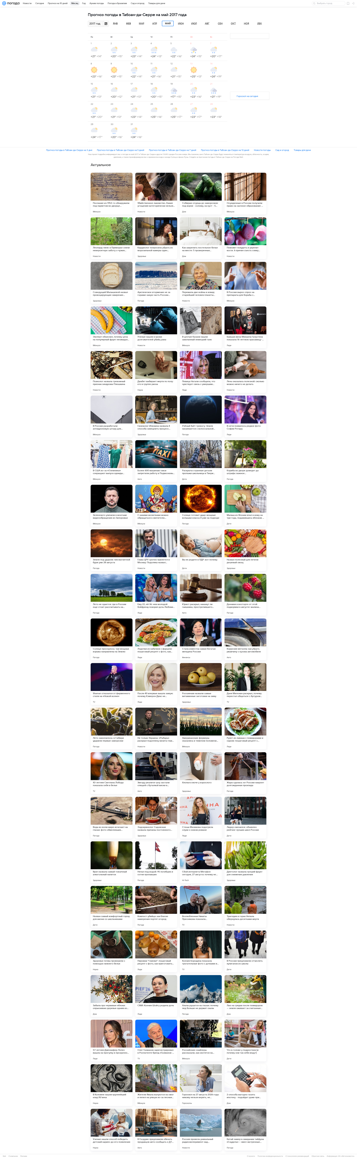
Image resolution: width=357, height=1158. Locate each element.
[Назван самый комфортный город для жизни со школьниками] (111, 907)
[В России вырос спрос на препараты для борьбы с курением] (245, 283)
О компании (13, 1156)
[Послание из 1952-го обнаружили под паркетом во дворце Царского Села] (111, 194)
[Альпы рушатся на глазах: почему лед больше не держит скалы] (201, 996)
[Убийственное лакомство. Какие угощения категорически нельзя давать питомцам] (156, 194)
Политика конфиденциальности (270, 1156)
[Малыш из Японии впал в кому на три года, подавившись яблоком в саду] (245, 506)
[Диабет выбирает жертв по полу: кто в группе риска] (156, 372)
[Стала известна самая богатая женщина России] (201, 639)
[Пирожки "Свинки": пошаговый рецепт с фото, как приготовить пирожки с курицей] (156, 951)
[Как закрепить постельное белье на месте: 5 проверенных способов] (201, 238)
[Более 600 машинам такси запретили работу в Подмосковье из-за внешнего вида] (156, 461)
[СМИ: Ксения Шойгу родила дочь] (156, 996)
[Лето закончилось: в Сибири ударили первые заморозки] (111, 728)
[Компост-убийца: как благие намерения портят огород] (156, 907)
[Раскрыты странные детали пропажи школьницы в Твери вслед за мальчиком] (201, 461)
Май (168, 23)
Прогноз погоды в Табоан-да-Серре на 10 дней (225, 150)
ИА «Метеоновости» (346, 1156)
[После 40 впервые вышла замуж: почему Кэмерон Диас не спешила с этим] (156, 684)
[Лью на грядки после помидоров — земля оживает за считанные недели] (245, 996)
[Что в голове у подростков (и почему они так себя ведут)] (245, 1040)
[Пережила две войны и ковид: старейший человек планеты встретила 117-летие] (201, 283)
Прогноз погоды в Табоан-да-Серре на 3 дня (69, 150)
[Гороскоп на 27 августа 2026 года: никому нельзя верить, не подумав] (201, 1085)
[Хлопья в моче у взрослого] (201, 773)
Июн (181, 23)
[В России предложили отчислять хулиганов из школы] (245, 951)
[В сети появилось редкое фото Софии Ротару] (245, 416)
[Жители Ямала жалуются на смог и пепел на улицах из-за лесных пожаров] (156, 1085)
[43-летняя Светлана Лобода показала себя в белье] (111, 773)
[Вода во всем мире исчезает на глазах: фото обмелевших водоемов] (111, 818)
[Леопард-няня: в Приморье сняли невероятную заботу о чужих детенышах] (111, 238)
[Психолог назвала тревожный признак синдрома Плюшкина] (111, 372)
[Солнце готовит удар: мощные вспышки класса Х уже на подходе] (201, 506)
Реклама (23, 1156)
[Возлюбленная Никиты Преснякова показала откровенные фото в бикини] (201, 907)
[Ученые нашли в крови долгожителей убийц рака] (156, 327)
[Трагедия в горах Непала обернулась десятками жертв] (245, 907)
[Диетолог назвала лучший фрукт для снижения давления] (245, 862)
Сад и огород (282, 150)
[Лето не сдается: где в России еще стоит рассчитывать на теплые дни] (111, 595)
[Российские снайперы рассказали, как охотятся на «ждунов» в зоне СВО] (201, 1040)
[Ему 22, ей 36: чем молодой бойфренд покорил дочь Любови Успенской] (156, 595)
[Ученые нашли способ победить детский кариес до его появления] (111, 1130)
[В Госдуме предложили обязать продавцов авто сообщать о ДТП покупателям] (156, 1130)
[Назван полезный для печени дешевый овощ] (245, 550)
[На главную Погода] (13, 3)
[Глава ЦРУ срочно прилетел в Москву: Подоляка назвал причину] (156, 550)
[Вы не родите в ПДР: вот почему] (201, 550)
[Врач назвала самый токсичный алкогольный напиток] (111, 862)
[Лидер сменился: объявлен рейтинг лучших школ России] (245, 818)
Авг (207, 23)
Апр (154, 23)
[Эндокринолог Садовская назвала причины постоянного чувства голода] (156, 818)
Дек (259, 23)
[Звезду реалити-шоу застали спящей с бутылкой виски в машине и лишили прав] (156, 773)
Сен (220, 23)
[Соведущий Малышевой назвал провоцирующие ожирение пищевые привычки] (111, 283)
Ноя (246, 23)
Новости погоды (262, 150)
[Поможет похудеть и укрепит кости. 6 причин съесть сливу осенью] (245, 238)
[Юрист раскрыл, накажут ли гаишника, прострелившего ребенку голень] (201, 595)
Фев (128, 23)
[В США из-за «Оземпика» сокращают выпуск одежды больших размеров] (111, 461)
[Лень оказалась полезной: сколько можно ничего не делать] (245, 372)
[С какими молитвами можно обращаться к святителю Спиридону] (156, 506)
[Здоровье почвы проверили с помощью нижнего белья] (111, 951)
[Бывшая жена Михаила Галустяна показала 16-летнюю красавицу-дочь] (245, 327)
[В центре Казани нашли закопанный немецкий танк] (201, 327)
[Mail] (4, 3)
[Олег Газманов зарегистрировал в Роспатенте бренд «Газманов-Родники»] (156, 1040)
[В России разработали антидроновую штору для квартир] (111, 416)
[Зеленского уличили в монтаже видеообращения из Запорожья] (111, 506)
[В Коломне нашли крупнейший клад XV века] (111, 1085)
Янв (115, 23)
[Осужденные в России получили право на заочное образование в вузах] (245, 194)
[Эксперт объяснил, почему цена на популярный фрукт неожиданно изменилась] (111, 327)
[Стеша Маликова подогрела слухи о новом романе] (201, 818)
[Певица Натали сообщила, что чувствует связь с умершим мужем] (201, 372)
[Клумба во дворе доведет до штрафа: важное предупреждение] (245, 461)
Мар (141, 23)
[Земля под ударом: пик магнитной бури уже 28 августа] (111, 550)
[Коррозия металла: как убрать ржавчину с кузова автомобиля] (245, 639)
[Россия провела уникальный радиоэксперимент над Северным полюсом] (201, 1130)
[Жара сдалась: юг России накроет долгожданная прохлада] (245, 773)
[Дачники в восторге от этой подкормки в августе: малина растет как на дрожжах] (245, 595)
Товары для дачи (302, 150)
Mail (4, 1156)
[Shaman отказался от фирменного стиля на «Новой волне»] (111, 684)
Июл (194, 23)
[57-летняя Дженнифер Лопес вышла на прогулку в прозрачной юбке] (111, 1040)
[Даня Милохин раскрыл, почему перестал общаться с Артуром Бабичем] (245, 684)
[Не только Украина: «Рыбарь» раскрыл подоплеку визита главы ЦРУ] (156, 728)
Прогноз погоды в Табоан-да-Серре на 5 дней (120, 150)
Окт (233, 23)
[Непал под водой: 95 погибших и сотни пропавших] (156, 862)
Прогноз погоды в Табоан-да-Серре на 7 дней (172, 150)
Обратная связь (318, 1156)
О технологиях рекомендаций (297, 1156)
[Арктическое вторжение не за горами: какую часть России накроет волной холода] (156, 283)
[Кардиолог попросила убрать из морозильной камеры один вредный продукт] (156, 238)
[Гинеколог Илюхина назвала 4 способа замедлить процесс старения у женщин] (156, 416)
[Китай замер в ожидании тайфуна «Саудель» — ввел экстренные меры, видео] (245, 1130)
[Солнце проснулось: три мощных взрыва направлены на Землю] (111, 639)
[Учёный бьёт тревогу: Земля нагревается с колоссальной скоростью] (201, 416)
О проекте (251, 1156)
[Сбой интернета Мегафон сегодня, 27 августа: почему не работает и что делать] (201, 862)
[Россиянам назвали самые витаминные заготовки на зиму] (201, 684)
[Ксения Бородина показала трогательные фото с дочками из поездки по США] (201, 951)
